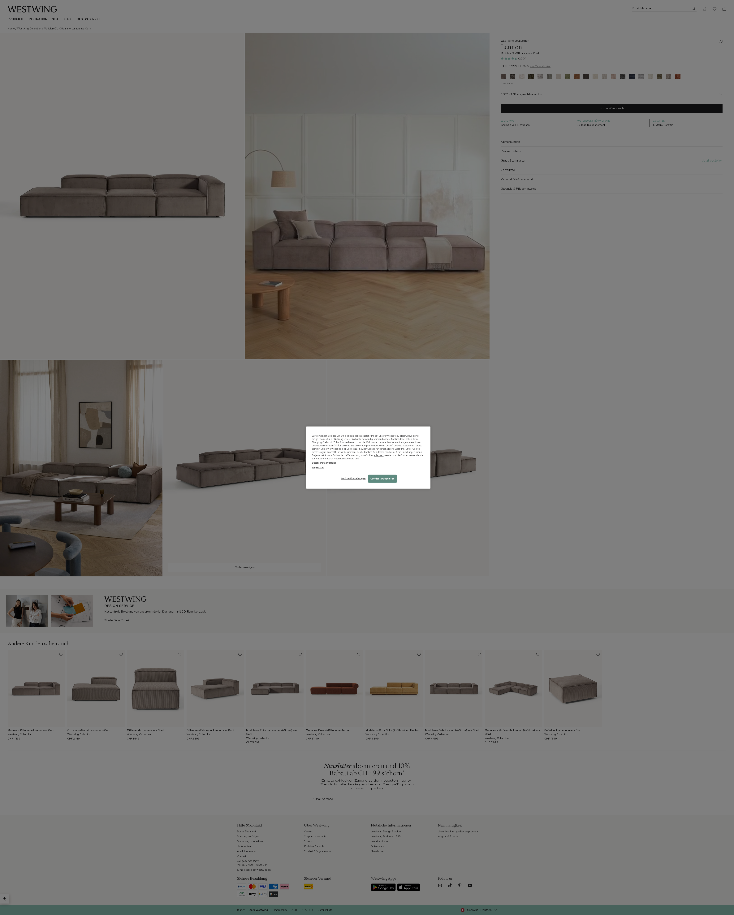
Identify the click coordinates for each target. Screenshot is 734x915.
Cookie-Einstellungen (353, 478)
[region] (368, 458)
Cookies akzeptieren (382, 478)
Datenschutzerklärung (324, 462)
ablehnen (378, 455)
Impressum (318, 467)
